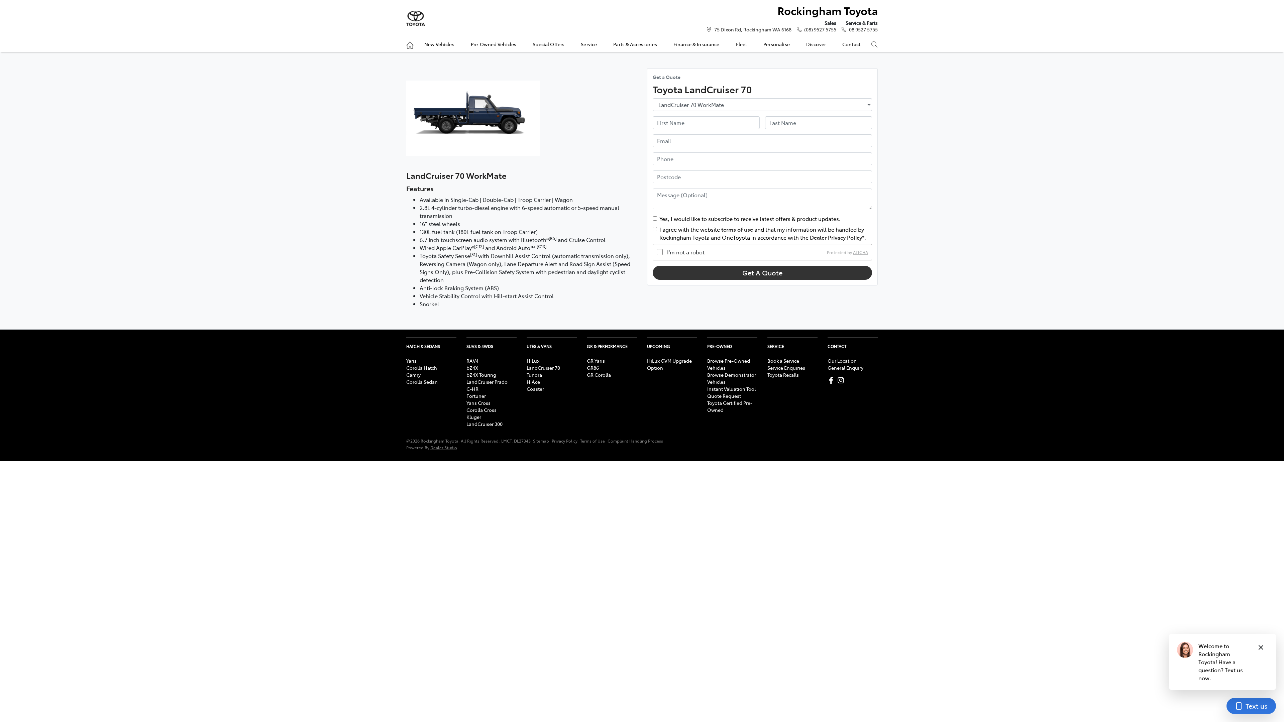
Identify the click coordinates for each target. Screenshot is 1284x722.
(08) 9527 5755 (820, 29)
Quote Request (724, 395)
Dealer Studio (443, 447)
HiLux (533, 360)
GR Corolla (599, 374)
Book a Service (783, 360)
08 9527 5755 (863, 29)
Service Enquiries (786, 367)
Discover (816, 44)
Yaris (411, 360)
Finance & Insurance (696, 44)
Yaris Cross (478, 402)
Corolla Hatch (421, 367)
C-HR (472, 388)
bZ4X (472, 367)
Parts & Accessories (635, 44)
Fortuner (476, 395)
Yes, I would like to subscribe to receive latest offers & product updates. (750, 218)
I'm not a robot (686, 252)
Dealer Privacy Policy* (837, 237)
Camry (413, 374)
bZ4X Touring (481, 374)
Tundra (534, 374)
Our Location (842, 360)
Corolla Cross (481, 409)
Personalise (776, 44)
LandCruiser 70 (543, 367)
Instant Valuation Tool (731, 388)
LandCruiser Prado (487, 381)
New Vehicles (439, 44)
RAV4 (472, 360)
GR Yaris (596, 360)
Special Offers (548, 44)
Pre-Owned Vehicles (494, 44)
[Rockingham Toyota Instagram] (842, 380)
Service (589, 44)
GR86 (593, 367)
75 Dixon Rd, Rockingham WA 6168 (752, 29)
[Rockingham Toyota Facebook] (832, 380)
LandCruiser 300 (484, 423)
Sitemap (541, 441)
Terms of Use (592, 441)
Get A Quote (762, 272)
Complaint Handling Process (635, 441)
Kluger (473, 416)
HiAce (533, 381)
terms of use (737, 229)
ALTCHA (860, 252)
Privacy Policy (564, 441)
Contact (851, 44)
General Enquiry (845, 367)
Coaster (535, 388)
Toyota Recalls (783, 374)
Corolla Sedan (422, 381)
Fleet (741, 44)
